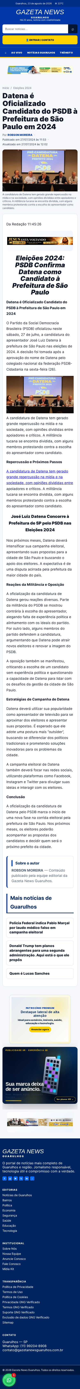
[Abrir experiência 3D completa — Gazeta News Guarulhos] (40, 1075)
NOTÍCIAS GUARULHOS (41, 52)
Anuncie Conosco (14, 1258)
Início (5, 87)
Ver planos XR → (65, 1099)
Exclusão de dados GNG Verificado (25, 1317)
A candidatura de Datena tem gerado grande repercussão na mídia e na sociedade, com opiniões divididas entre (39, 477)
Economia (8, 1210)
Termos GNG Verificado (18, 1307)
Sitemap (8, 1322)
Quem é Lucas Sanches (29, 973)
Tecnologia (9, 1230)
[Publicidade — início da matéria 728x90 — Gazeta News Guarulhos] (40, 241)
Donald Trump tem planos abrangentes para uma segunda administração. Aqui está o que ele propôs (39, 953)
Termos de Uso (12, 1292)
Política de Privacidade (17, 1287)
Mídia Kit (8, 1269)
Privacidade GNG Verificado (21, 1302)
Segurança (9, 1215)
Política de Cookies (15, 1297)
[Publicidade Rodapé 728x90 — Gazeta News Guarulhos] (40, 1122)
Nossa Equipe (11, 1253)
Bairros (7, 1200)
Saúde (6, 1220)
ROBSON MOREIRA (20, 134)
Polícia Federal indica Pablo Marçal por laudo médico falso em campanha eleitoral (39, 927)
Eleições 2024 (22, 87)
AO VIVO (16, 52)
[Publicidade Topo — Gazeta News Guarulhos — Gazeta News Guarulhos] (40, 70)
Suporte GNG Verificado (18, 1312)
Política (7, 1205)
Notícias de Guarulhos (17, 1195)
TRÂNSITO (66, 52)
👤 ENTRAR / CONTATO (40, 39)
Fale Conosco (11, 1264)
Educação (9, 1225)
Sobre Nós (9, 1248)
